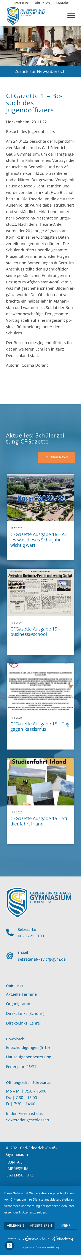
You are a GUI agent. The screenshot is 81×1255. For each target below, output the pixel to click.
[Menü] (69, 14)
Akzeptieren (41, 1225)
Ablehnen (15, 1225)
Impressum (28, 1247)
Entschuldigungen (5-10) (28, 1047)
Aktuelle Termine (21, 994)
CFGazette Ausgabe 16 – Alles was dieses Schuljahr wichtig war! (38, 539)
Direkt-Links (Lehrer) (24, 1023)
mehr (66, 1225)
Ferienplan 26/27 (21, 1066)
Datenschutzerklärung (47, 1247)
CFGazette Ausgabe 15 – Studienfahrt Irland (40, 821)
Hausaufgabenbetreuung (28, 1056)
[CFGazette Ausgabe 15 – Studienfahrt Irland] (40, 781)
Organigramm (19, 1003)
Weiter (77, 46)
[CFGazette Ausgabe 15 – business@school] (40, 592)
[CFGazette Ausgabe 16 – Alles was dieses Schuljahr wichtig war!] (40, 497)
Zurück (4, 46)
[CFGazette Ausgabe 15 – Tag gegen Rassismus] (40, 687)
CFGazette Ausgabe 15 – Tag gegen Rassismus (39, 726)
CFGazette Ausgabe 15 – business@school (35, 631)
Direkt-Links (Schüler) (25, 1013)
